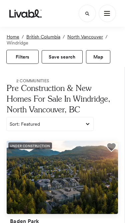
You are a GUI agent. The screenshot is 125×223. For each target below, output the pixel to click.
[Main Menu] (107, 13)
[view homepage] (25, 13)
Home (13, 36)
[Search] (87, 13)
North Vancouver (85, 36)
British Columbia (43, 36)
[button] (111, 147)
